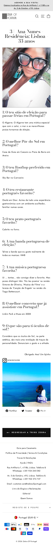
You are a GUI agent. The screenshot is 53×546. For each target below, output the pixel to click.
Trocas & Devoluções (26, 457)
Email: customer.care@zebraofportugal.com (26, 483)
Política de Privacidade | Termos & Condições (26, 453)
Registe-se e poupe (26, 507)
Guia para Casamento (26, 448)
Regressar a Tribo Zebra (28, 432)
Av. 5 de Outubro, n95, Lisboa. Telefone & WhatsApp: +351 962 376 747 (26, 477)
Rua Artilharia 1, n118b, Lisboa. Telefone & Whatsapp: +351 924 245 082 (26, 469)
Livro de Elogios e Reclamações (26, 488)
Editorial (26, 493)
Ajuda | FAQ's (26, 462)
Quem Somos (26, 498)
